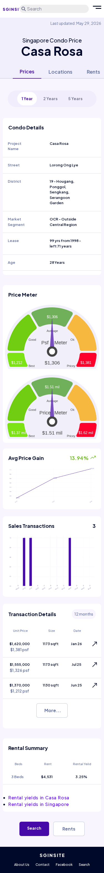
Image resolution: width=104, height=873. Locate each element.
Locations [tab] (60, 71)
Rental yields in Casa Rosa (38, 797)
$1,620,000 (19, 647)
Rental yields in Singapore (38, 804)
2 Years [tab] (50, 98)
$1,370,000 (19, 688)
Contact (42, 865)
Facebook (64, 865)
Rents (68, 829)
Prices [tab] (27, 71)
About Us (21, 865)
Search (34, 828)
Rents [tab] (93, 71)
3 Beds (17, 776)
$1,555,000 (20, 667)
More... (52, 710)
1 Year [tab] (27, 98)
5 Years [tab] (75, 98)
